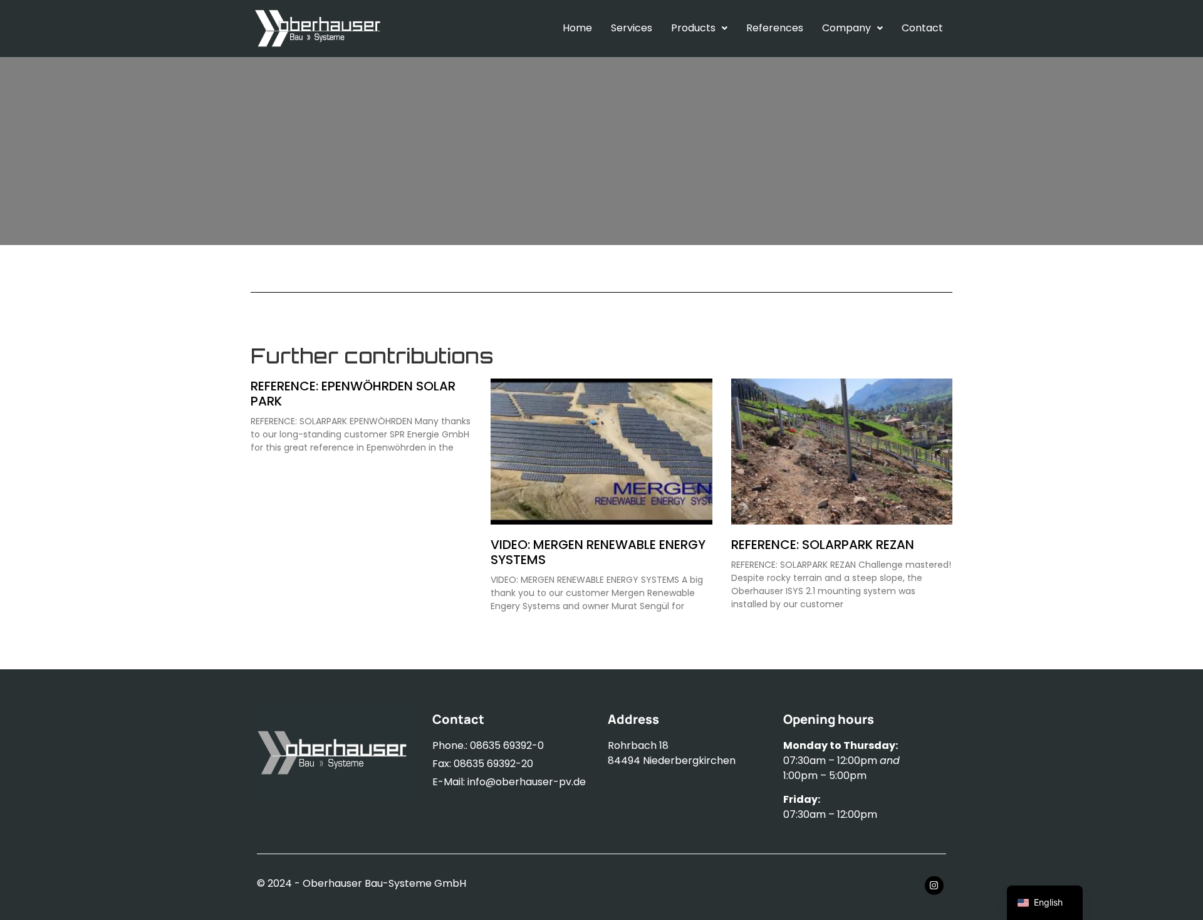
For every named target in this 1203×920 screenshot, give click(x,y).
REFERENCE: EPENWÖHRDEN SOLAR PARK (353, 393)
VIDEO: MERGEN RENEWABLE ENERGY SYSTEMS (598, 552)
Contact (922, 28)
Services (631, 28)
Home (577, 28)
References (774, 28)
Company (846, 28)
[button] (699, 28)
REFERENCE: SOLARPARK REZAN (822, 544)
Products (693, 28)
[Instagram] (934, 885)
